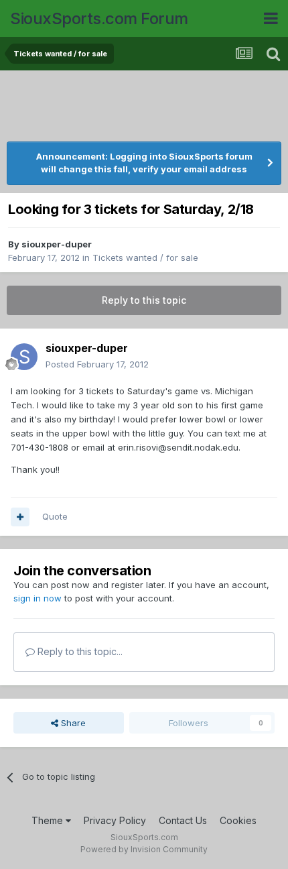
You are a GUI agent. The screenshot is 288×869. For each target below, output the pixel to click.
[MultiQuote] (20, 517)
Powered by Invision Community (144, 849)
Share (72, 722)
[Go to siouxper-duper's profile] (24, 356)
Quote (55, 516)
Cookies (238, 820)
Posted (97, 364)
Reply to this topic (144, 300)
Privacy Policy (115, 820)
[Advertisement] (144, 107)
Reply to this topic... (79, 651)
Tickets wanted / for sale (145, 257)
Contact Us (183, 820)
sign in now (37, 598)
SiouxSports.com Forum (99, 18)
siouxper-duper (56, 244)
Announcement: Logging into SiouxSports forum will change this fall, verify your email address (144, 163)
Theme (48, 820)
